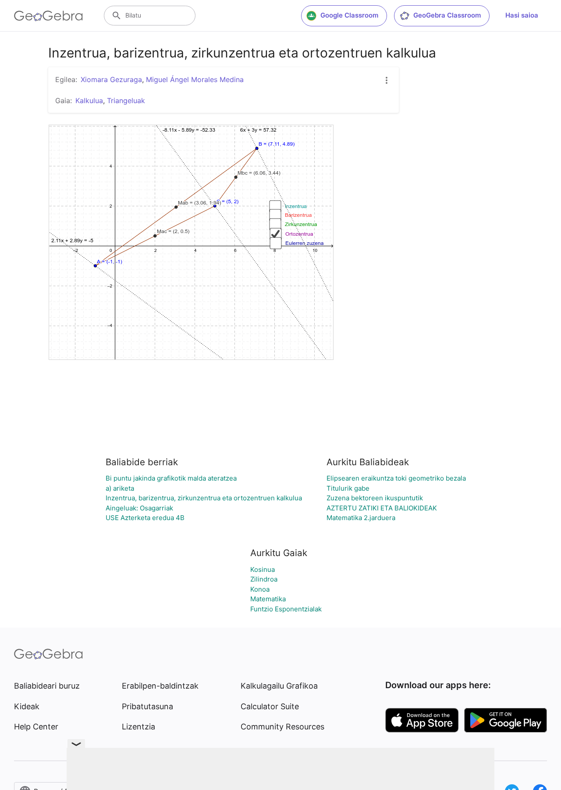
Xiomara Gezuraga (111, 79)
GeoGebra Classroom (447, 15)
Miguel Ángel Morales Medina (195, 79)
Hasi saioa (521, 15)
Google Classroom (349, 15)
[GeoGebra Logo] (48, 16)
